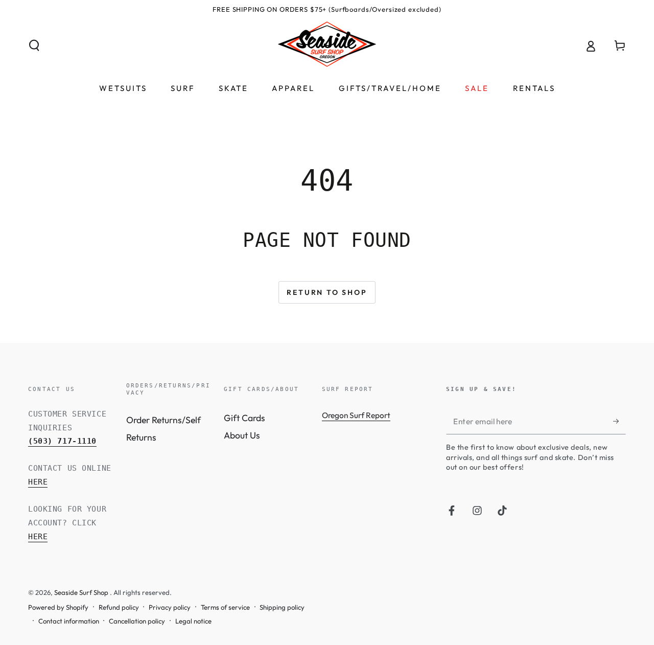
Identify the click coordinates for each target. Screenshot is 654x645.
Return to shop (327, 292)
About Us (242, 435)
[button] (34, 45)
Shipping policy (282, 607)
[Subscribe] (619, 421)
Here (38, 482)
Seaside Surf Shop (82, 592)
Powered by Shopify (58, 607)
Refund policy (119, 607)
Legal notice (193, 621)
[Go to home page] (327, 45)
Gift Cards (244, 418)
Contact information (68, 621)
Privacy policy (170, 607)
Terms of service (225, 607)
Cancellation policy (137, 621)
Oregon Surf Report (356, 415)
